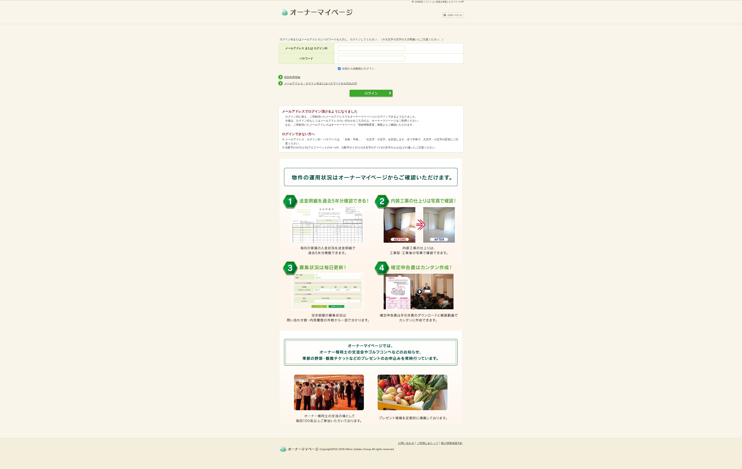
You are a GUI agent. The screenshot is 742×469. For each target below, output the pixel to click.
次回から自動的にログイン (358, 68)
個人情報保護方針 (452, 443)
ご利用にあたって (427, 443)
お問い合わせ (453, 15)
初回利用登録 (292, 77)
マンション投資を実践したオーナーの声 (444, 2)
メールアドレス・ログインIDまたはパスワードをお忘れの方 (320, 83)
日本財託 (419, 2)
